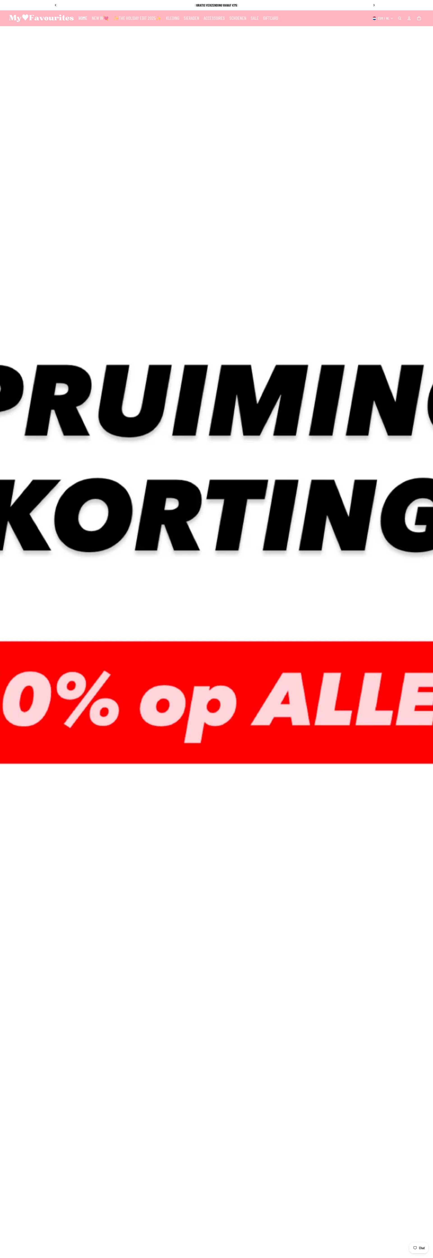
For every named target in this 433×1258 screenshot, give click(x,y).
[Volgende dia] (374, 5)
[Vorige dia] (56, 5)
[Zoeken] (400, 18)
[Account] (409, 18)
